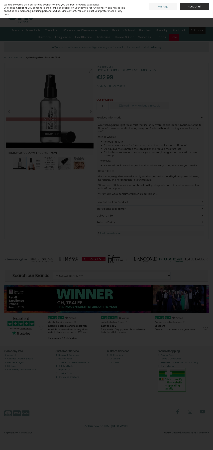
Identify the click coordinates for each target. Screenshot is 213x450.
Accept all (194, 6)
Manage (163, 6)
